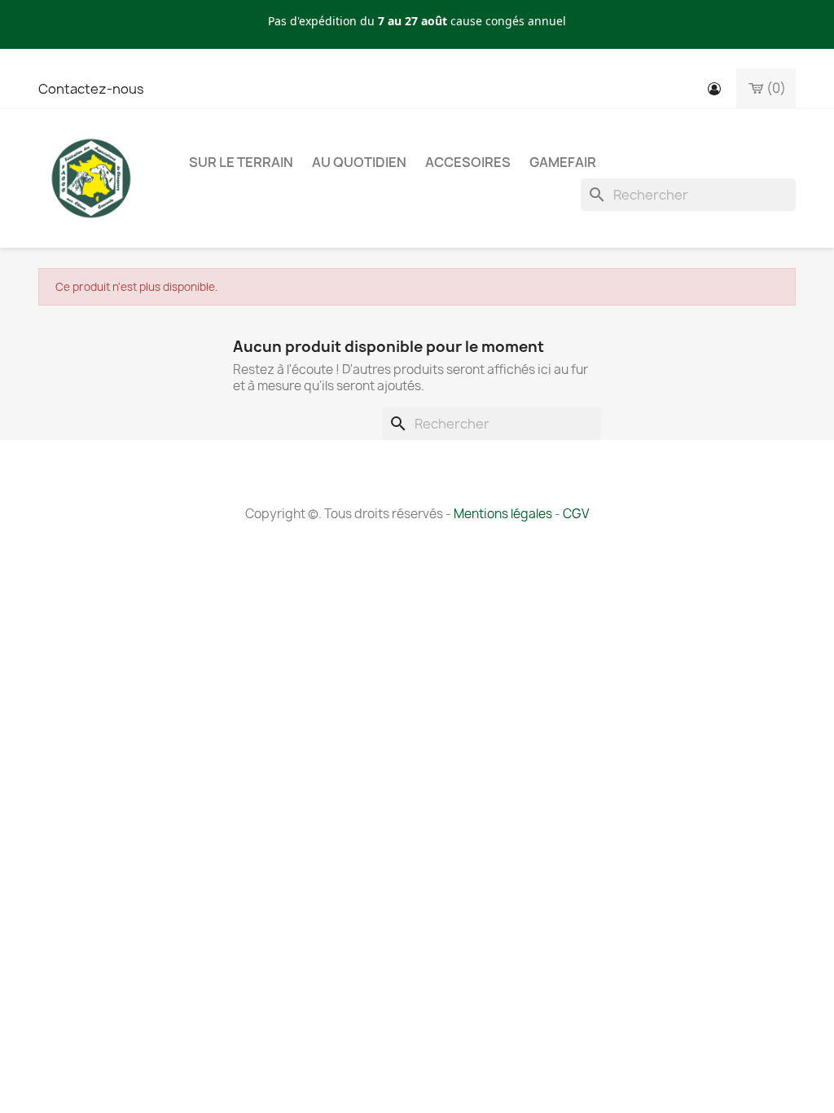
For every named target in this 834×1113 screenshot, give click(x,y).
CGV (576, 513)
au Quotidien (359, 162)
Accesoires (468, 162)
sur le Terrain (241, 162)
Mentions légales (503, 513)
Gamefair (562, 162)
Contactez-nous (91, 89)
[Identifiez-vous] (714, 89)
